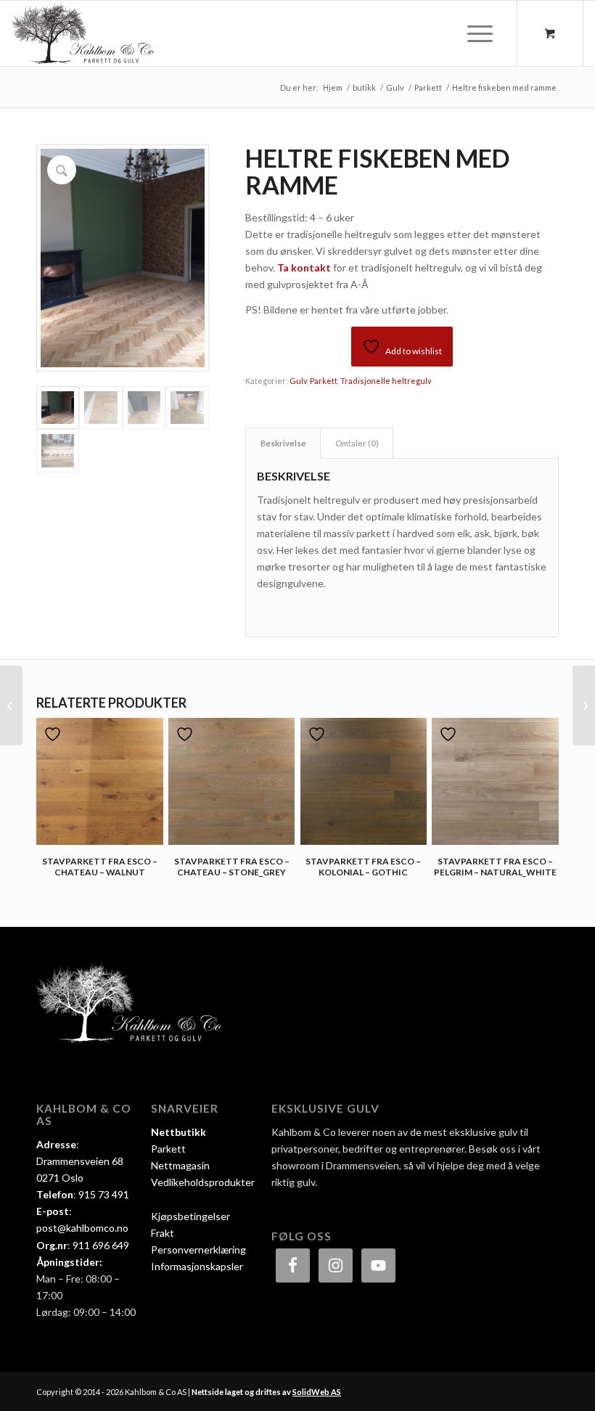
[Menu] (473, 33)
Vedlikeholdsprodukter (203, 1182)
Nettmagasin (180, 1165)
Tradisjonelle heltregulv (386, 380)
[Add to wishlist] (54, 734)
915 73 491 (103, 1194)
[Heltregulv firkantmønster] (584, 705)
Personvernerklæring (198, 1249)
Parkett (323, 380)
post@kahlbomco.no (82, 1228)
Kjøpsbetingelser (190, 1216)
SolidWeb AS (316, 1391)
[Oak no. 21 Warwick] (11, 705)
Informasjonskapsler (197, 1266)
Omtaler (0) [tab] (357, 443)
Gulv (298, 380)
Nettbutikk (178, 1132)
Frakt (162, 1233)
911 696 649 (101, 1245)
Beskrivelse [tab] (283, 443)
